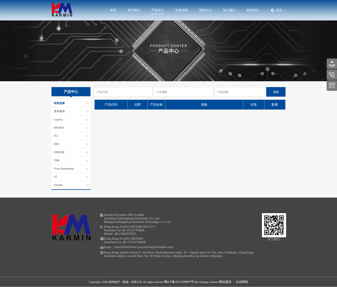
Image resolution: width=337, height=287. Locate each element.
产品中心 (157, 10)
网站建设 (225, 281)
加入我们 (229, 10)
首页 (113, 10)
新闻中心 (205, 10)
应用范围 (181, 10)
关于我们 (134, 10)
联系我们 (253, 10)
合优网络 (242, 281)
